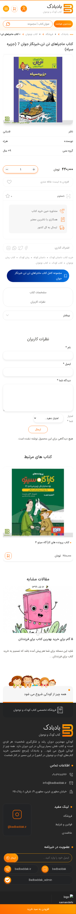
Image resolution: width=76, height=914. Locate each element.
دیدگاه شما (64, 380)
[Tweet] (20, 248)
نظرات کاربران (38, 302)
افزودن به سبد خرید (38, 909)
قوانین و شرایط (63, 824)
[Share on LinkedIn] (9, 248)
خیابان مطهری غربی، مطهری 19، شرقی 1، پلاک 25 (40, 791)
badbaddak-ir (23, 869)
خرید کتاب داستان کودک (61, 257)
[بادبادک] (58, 8)
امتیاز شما (70, 418)
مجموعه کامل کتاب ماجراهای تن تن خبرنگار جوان (38, 276)
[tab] (38, 292)
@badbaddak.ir (17, 827)
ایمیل (67, 364)
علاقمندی (67, 833)
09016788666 (59, 774)
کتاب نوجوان (31, 34)
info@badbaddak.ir (54, 783)
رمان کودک (24, 257)
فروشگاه (49, 34)
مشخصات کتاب (38, 292)
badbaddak (59, 869)
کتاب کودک (57, 263)
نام (68, 347)
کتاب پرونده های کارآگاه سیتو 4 (52, 542)
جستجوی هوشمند (63, 24)
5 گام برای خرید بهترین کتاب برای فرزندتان (46, 639)
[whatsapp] (14, 248)
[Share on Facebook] (26, 248)
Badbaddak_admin (40, 880)
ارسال (38, 429)
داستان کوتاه (39, 257)
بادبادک (64, 34)
